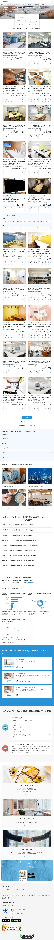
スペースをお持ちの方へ (7, 889)
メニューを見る (26, 794)
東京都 (23, 4)
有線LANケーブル (16, 227)
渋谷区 (26, 4)
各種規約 (12, 895)
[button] (27, 435)
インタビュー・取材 (45, 221)
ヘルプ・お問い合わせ (46, 895)
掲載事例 (23, 889)
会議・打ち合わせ (7, 221)
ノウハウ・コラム (6, 895)
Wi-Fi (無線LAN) (7, 227)
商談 (14, 221)
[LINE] (21, 935)
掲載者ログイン (17, 889)
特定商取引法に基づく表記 (34, 895)
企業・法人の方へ (6, 905)
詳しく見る (26, 825)
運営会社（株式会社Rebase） (8, 898)
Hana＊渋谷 (9, 666)
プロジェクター (25, 227)
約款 (16, 895)
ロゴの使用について (6, 897)
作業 (38, 221)
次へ (27, 417)
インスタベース (5, 4)
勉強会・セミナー (21, 221)
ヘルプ (12, 905)
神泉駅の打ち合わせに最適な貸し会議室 (36, 4)
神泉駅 (18, 21)
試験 (34, 221)
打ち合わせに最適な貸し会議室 (14, 4)
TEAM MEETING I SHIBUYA (9, 694)
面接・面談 (29, 221)
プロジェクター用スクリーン (36, 227)
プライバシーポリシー (23, 895)
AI (24, 49)
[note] (33, 935)
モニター (46, 227)
